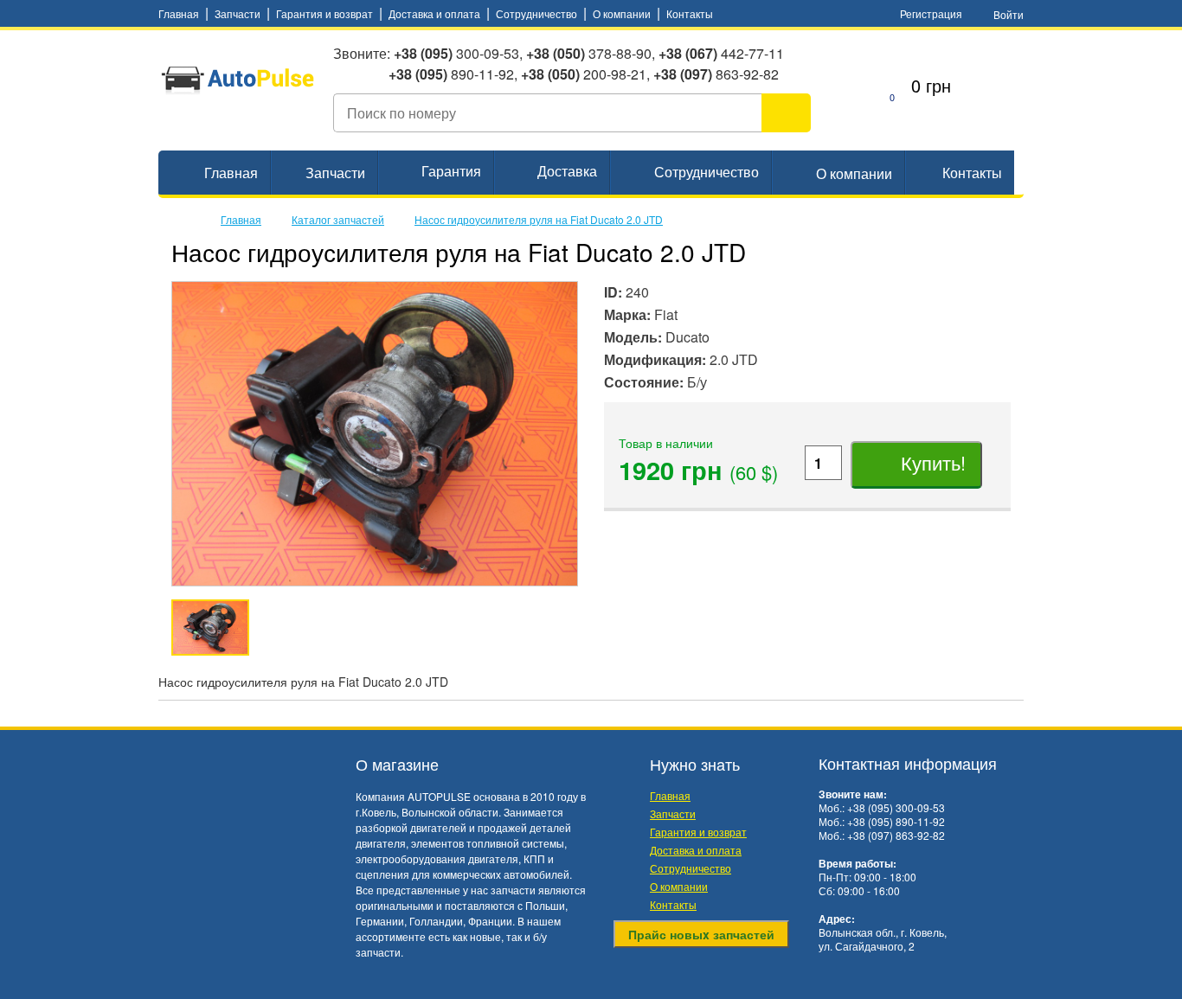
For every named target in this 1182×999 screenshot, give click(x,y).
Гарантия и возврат (324, 13)
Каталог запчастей (338, 220)
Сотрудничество (536, 13)
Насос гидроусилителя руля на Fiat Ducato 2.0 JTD (538, 220)
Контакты (689, 13)
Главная (178, 13)
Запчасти (237, 13)
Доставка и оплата (434, 13)
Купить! (931, 462)
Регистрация (931, 13)
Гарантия (451, 171)
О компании (622, 13)
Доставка (567, 171)
